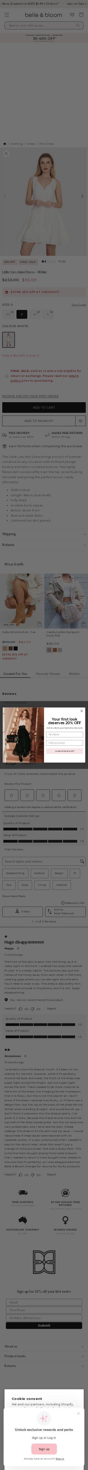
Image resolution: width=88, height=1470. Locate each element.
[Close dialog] (81, 711)
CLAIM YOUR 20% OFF (64, 751)
